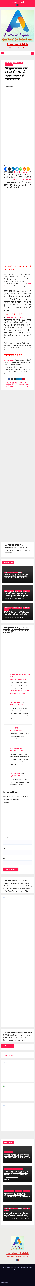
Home (2, 1274)
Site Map (12, 1278)
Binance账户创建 (15, 702)
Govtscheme (18, 591)
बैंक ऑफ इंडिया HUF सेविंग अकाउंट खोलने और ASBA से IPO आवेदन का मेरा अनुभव (17, 1157)
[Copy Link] (28, 169)
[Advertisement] (17, 110)
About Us (8, 1274)
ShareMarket (8, 64)
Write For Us (4, 1282)
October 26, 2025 (11, 1218)
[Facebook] (5, 169)
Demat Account (21, 172)
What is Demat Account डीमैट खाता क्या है (24, 384)
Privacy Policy (5, 1278)
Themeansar (17, 1269)
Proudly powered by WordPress (11, 1267)
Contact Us (15, 1274)
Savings (7, 609)
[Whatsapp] (20, 169)
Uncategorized (9, 1152)
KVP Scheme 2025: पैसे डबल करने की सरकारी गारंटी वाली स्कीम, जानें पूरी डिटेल (17, 614)
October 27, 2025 (11, 1199)
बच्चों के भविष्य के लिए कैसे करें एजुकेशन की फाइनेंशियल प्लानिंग (11, 384)
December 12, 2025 (12, 1177)
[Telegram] (17, 169)
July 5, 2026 (10, 1160)
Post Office (26, 591)
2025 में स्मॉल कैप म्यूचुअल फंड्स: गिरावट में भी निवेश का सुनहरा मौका (16, 575)
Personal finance (17, 62)
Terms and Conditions (22, 1278)
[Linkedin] (13, 169)
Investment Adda (17, 44)
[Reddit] (24, 169)
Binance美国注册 (15, 774)
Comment (6, 803)
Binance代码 (14, 728)
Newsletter (29, 1274)
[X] (9, 169)
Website (5, 858)
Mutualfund (8, 62)
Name (5, 838)
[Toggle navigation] (32, 53)
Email (5, 848)
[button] (29, 53)
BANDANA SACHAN (20, 580)
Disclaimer (22, 1274)
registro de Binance (16, 748)
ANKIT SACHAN (11, 84)
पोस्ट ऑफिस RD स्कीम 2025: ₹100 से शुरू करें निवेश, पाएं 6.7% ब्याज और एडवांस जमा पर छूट (16, 595)
